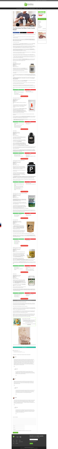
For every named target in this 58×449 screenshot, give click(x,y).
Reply (14, 366)
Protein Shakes (15, 350)
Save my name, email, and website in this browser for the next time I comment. (22, 430)
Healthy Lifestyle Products (32, 8)
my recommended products (28, 323)
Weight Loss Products (26, 8)
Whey (17, 350)
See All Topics (44, 28)
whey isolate (20, 206)
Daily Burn (21, 314)
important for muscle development (17, 46)
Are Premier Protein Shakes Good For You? (18, 351)
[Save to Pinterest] (0, 226)
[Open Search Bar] (41, 8)
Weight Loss (39, 21)
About (38, 0)
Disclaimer (36, 0)
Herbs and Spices (40, 26)
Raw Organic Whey (33, 307)
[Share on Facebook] (0, 224)
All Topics (37, 8)
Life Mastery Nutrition (17, 47)
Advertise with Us (21, 441)
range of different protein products (17, 138)
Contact (40, 0)
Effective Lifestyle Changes (19, 8)
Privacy (20, 440)
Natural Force (28, 307)
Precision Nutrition (24, 315)
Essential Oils (39, 27)
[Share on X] (0, 225)
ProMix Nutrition (33, 311)
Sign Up (31, 443)
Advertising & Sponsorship (44, 0)
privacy (31, 441)
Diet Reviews (39, 22)
